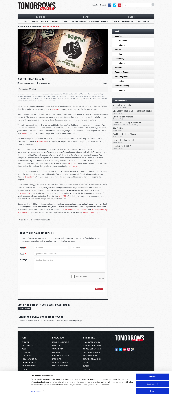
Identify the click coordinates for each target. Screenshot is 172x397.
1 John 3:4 (25, 133)
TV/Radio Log (27, 346)
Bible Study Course (71, 21)
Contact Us (26, 352)
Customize (151, 384)
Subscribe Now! (24, 308)
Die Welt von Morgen (92, 349)
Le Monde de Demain (91, 342)
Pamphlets (118, 67)
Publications (58, 337)
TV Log (137, 21)
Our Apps (25, 369)
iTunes (65, 320)
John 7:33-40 (63, 196)
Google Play (76, 320)
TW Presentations (29, 366)
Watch (131, 16)
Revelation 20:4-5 (24, 193)
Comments (34, 21)
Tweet (104, 83)
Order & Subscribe (29, 362)
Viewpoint (145, 21)
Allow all (152, 377)
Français (103, 5)
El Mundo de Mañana (92, 346)
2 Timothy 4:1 (30, 177)
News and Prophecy (122, 85)
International (89, 337)
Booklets (83, 21)
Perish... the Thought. (91, 212)
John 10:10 (72, 166)
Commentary (94, 21)
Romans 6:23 (42, 141)
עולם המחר (86, 369)
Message (24, 259)
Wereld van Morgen (91, 352)
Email (23, 254)
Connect (40, 16)
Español (95, 5)
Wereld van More (90, 356)
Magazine (104, 21)
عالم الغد (86, 362)
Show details (36, 391)
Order (121, 54)
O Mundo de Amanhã (92, 359)
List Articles (123, 40)
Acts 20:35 (73, 163)
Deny (152, 391)
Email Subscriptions (60, 342)
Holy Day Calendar (30, 359)
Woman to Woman (121, 72)
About (26, 21)
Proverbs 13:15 (56, 109)
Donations (54, 21)
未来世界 (86, 366)
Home (22, 26)
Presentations (127, 21)
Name (23, 248)
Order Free (44, 21)
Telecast (117, 21)
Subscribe (122, 45)
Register (121, 81)
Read (86, 16)
